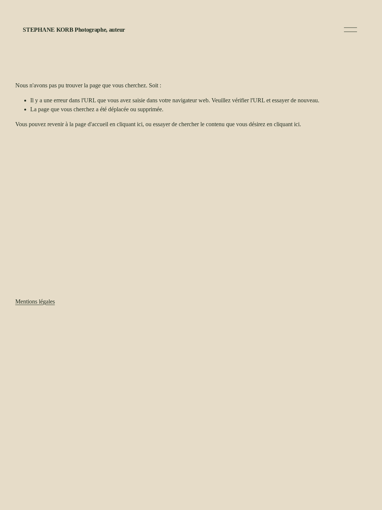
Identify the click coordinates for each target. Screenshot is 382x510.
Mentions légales (35, 301)
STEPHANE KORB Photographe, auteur (74, 30)
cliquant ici (130, 124)
